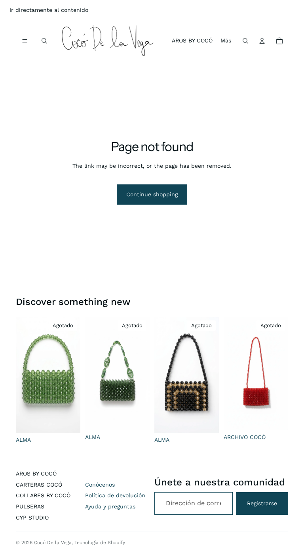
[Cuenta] (262, 41)
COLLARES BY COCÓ (43, 495)
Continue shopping (152, 194)
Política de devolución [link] (115, 495)
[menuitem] (226, 40)
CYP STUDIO (32, 517)
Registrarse (262, 503)
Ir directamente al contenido (49, 10)
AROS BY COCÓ (36, 473)
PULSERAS (30, 506)
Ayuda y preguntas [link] (110, 506)
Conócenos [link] (100, 484)
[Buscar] (44, 41)
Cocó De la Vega (53, 542)
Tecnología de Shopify (99, 542)
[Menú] (25, 41)
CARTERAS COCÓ (39, 484)
